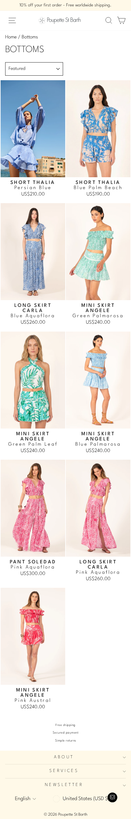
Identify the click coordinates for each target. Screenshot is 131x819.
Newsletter (64, 785)
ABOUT (64, 757)
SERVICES (64, 771)
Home (11, 37)
